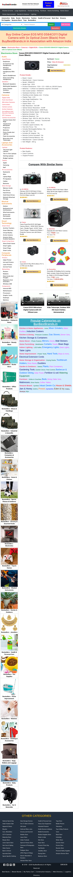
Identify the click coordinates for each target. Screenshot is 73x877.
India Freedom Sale (8, 823)
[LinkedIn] (13, 864)
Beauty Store (6, 840)
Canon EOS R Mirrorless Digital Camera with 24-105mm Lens (32, 309)
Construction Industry (43, 872)
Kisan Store (41, 842)
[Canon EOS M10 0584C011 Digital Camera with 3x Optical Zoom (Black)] (32, 65)
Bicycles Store (60, 848)
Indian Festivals (24, 840)
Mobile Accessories (43, 831)
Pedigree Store (24, 850)
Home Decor (64, 11)
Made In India (42, 837)
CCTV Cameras (6, 834)
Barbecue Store (42, 856)
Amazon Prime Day (43, 845)
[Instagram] (10, 864)
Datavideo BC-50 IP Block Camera (57, 230)
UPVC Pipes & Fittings (26, 853)
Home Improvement (9, 14)
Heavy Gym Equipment (44, 823)
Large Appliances (20, 11)
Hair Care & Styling (7, 845)
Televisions (59, 826)
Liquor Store (23, 837)
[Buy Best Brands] (9, 4)
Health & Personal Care (44, 821)
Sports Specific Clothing (9, 856)
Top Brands (41, 848)
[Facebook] (4, 864)
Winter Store (59, 840)
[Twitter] (7, 864)
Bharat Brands (16, 872)
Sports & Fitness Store (26, 842)
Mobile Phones (60, 823)
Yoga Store (59, 821)
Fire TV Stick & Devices (26, 823)
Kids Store (41, 840)
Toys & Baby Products (62, 829)
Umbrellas (59, 837)
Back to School (6, 850)
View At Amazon (58, 62)
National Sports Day (8, 821)
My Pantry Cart (29, 872)
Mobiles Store (24, 834)
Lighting (33, 14)
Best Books (6, 872)
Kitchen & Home (7, 11)
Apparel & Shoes (7, 826)
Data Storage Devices (26, 821)
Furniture (43, 11)
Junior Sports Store (7, 842)
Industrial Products (43, 826)
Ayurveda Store (6, 853)
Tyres (57, 831)
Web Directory (58, 872)
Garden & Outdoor (23, 14)
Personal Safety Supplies (63, 850)
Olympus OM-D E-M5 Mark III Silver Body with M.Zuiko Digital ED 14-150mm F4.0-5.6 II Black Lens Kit (32, 193)
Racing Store (41, 853)
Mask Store (59, 834)
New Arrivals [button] (65, 24)
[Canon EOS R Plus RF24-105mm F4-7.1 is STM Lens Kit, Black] (32, 252)
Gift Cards (23, 826)
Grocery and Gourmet (26, 831)
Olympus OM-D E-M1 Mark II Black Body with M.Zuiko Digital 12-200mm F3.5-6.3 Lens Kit (57, 191)
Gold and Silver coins (26, 829)
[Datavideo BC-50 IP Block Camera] (59, 216)
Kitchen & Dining (33, 11)
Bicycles (4, 829)
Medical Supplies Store (44, 834)
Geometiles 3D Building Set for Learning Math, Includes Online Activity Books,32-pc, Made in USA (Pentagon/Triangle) (59, 273)
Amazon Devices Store (62, 853)
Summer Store (60, 842)
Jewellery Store (42, 850)
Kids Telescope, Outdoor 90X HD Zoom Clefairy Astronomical (58, 309)
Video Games (6, 848)
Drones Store (59, 845)
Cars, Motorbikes (7, 831)
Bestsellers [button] (55, 28)
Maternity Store (6, 837)
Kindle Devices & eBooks (45, 829)
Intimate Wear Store (26, 860)
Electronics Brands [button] (19, 28)
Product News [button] (48, 4)
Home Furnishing (53, 11)
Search (51, 24)
